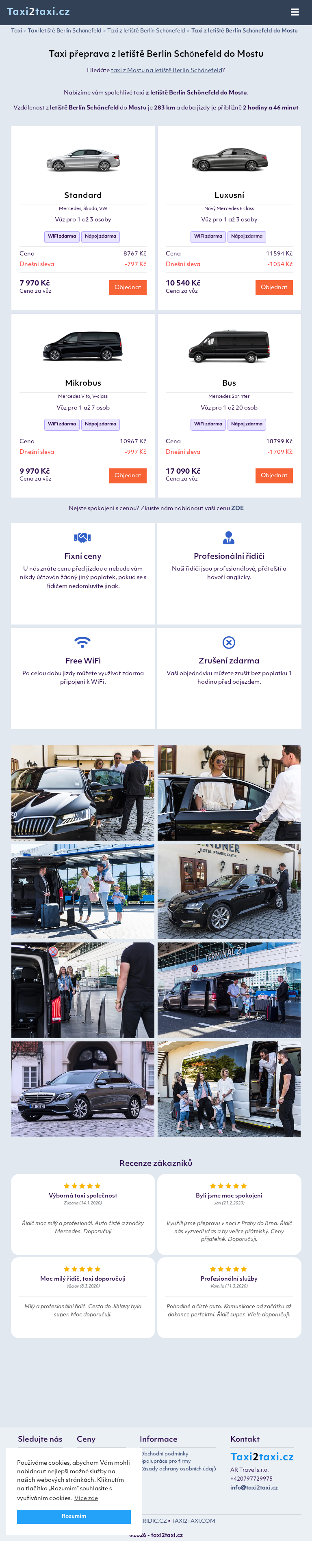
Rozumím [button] (74, 1516)
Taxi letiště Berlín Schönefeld (65, 31)
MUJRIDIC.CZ (148, 1521)
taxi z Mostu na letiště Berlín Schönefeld (166, 71)
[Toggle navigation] (296, 12)
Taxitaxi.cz (38, 12)
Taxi (16, 31)
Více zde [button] (86, 1499)
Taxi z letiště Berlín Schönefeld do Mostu (244, 31)
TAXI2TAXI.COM (193, 1521)
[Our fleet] (82, 795)
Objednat (128, 288)
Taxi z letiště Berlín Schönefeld (146, 31)
